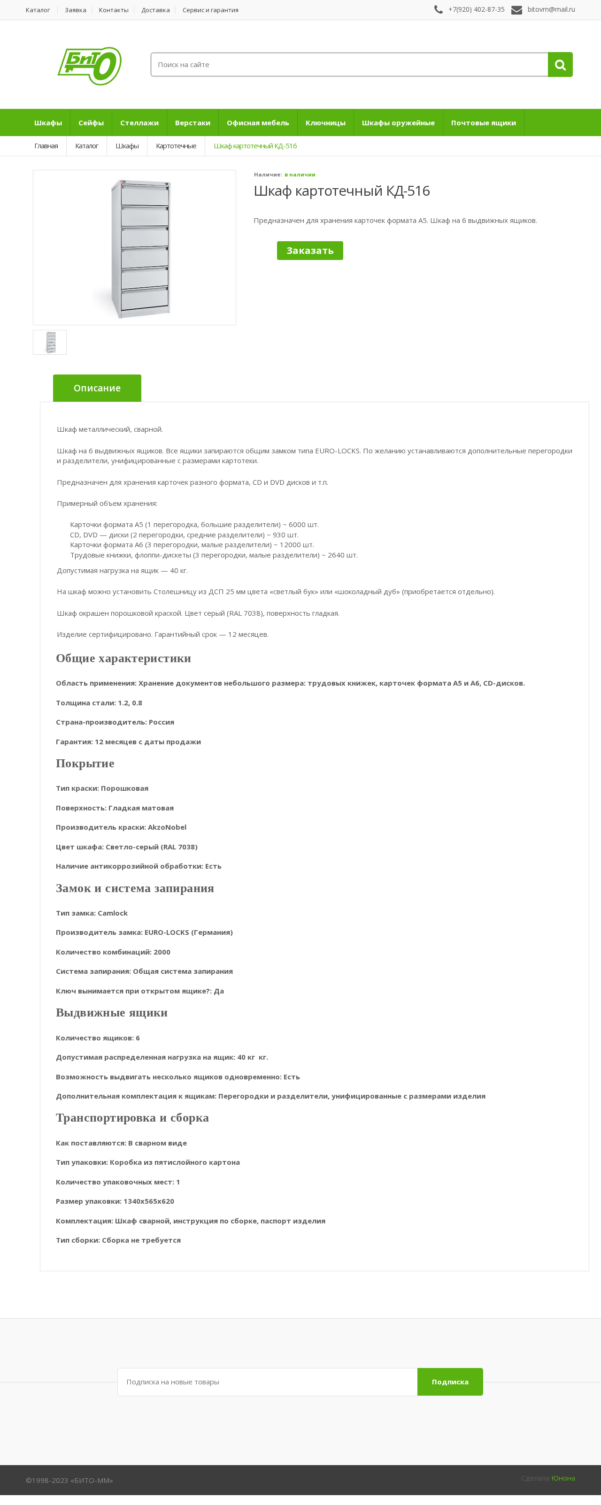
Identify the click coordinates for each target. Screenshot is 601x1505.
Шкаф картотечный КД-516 (342, 190)
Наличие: (268, 174)
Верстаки (192, 122)
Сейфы (91, 122)
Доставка (155, 10)
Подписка (450, 1381)
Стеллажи (139, 122)
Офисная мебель (258, 122)
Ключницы (326, 122)
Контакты (114, 10)
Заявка (75, 10)
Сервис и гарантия (211, 10)
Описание (97, 388)
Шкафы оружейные (398, 122)
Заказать (310, 250)
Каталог (38, 10)
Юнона (563, 1477)
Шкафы (48, 122)
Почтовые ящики (483, 122)
